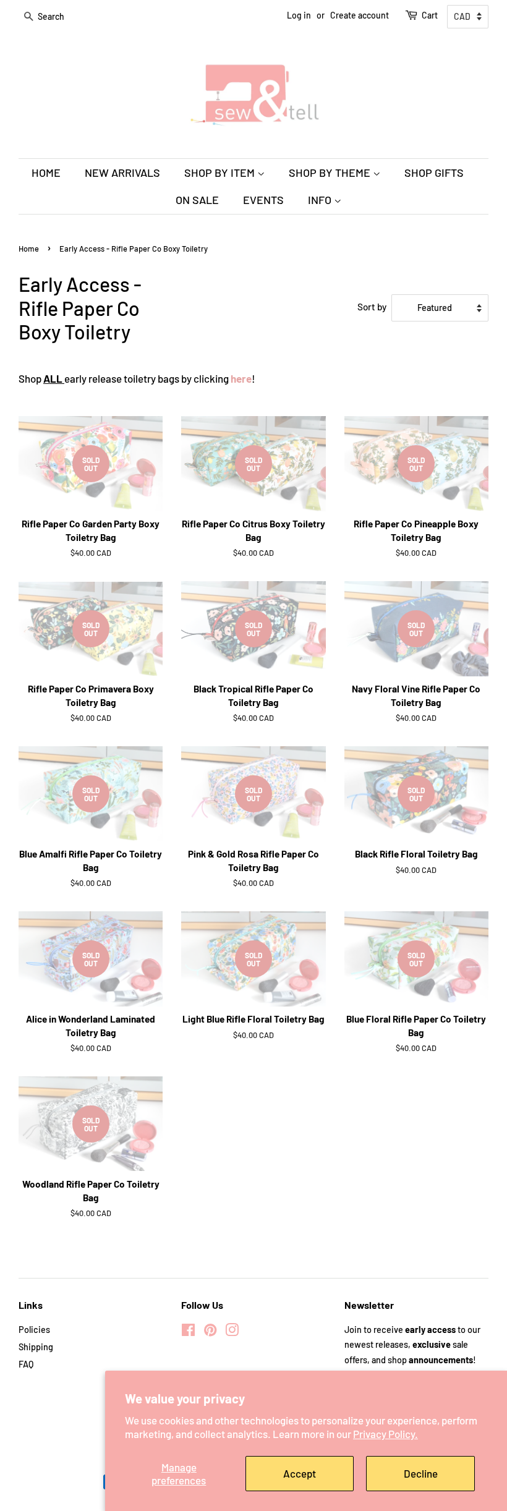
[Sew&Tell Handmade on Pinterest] (210, 1332)
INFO (321, 199)
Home (29, 248)
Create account (359, 15)
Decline (421, 1473)
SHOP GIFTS (434, 172)
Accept (299, 1473)
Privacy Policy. (385, 1434)
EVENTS (263, 199)
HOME (46, 172)
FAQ (26, 1364)
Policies (34, 1329)
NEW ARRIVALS (122, 172)
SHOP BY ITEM (220, 172)
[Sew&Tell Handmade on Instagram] (232, 1332)
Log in (299, 15)
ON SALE (197, 199)
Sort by (371, 306)
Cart (430, 15)
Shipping (36, 1347)
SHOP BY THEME (331, 172)
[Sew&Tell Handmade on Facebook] (188, 1332)
